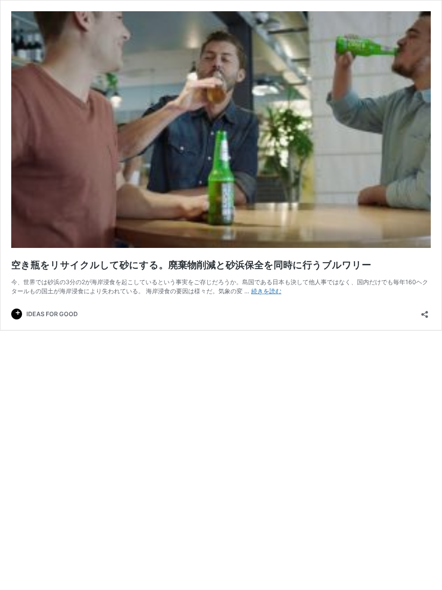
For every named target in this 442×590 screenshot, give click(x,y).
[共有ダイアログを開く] (425, 311)
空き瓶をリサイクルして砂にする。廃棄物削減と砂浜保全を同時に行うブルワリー (191, 264)
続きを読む (266, 291)
